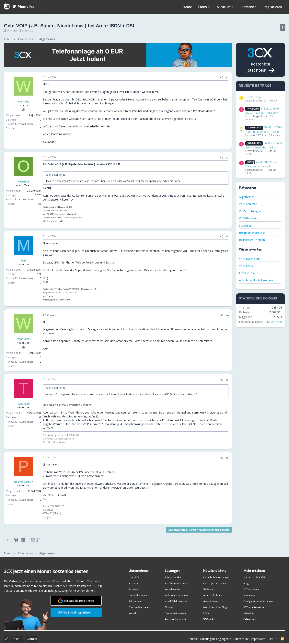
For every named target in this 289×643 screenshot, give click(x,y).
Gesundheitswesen (175, 613)
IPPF (18, 639)
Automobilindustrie (175, 619)
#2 (226, 157)
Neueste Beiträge (255, 85)
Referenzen (249, 619)
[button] (209, 6)
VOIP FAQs (249, 595)
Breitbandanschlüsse (252, 233)
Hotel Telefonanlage (176, 601)
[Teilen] (221, 77)
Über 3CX (134, 577)
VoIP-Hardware (248, 218)
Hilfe (270, 639)
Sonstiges (245, 225)
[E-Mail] (30, 540)
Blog (246, 583)
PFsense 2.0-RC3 (65, 207)
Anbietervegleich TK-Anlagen (257, 280)
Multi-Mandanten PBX (176, 595)
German (32, 639)
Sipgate (62, 214)
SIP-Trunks (208, 619)
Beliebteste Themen (252, 240)
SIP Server (208, 589)
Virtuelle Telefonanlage (216, 577)
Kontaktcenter (172, 589)
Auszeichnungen (138, 595)
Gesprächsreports (213, 601)
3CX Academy (251, 589)
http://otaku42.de (58, 221)
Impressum (258, 639)
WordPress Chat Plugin (215, 607)
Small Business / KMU (176, 583)
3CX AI (206, 613)
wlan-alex (12, 30)
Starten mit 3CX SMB (254, 577)
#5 (226, 379)
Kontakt (133, 613)
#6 (226, 458)
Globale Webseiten (139, 607)
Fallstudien (135, 601)
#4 (226, 315)
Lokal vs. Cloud (248, 273)
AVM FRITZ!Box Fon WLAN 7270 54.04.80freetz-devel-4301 (74, 289)
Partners (133, 589)
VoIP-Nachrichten (250, 259)
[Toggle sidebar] (282, 27)
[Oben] (277, 639)
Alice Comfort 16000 (61, 299)
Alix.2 (52, 207)
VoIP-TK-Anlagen (250, 211)
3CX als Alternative (253, 607)
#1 (226, 77)
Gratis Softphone (212, 595)
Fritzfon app (253, 97)
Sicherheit (248, 613)
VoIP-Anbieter (248, 204)
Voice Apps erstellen (214, 583)
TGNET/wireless (57, 217)
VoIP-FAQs (246, 266)
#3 (226, 236)
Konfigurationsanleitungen (258, 601)
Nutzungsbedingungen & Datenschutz (224, 639)
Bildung (169, 607)
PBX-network (70, 214)
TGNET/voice (52, 214)
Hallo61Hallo (274, 321)
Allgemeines (246, 197)
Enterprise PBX (173, 577)
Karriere (133, 583)
